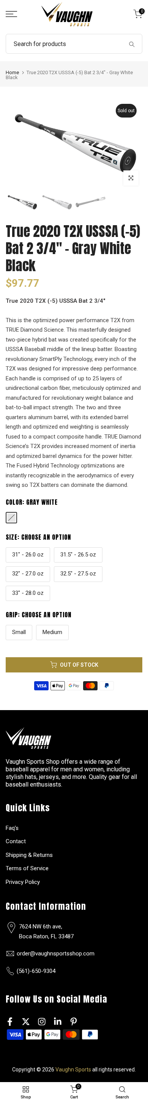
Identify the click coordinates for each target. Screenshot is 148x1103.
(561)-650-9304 (36, 971)
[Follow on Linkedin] (58, 1021)
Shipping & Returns (29, 855)
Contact (16, 841)
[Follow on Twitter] (26, 1021)
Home (12, 72)
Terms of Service (27, 868)
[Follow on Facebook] (10, 1021)
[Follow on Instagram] (42, 1021)
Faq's (12, 828)
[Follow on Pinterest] (73, 1021)
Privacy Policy (23, 882)
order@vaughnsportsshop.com (55, 953)
